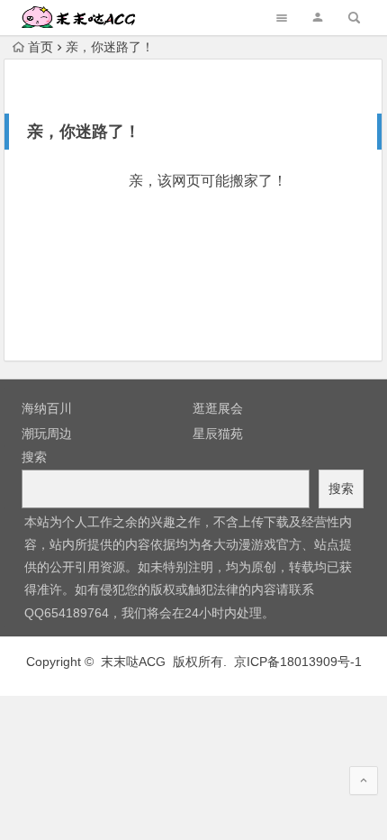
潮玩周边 (47, 433)
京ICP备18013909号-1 (298, 661)
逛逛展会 (218, 408)
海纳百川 (47, 408)
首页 (40, 47)
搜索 (34, 457)
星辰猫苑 (218, 433)
